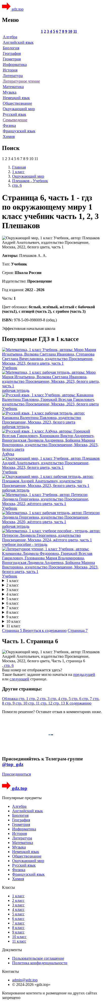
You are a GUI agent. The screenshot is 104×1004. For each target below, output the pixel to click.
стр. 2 (34, 699)
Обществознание (17, 103)
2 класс (12, 585)
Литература (13, 75)
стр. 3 (45, 699)
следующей (19, 679)
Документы (12, 950)
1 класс (12, 580)
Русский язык (14, 114)
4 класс (12, 594)
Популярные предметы (22, 798)
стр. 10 (22, 703)
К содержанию (78, 703)
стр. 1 (24, 699)
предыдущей (84, 674)
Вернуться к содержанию (45, 630)
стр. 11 (34, 703)
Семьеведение (15, 120)
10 (70, 31)
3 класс (12, 590)
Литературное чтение (21, 81)
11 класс (13, 626)
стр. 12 (47, 703)
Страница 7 (78, 630)
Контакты (10, 971)
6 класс (12, 603)
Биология (11, 48)
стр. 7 (87, 699)
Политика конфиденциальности (39, 963)
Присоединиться (16, 774)
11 (75, 31)
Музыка (9, 92)
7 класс (12, 608)
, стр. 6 (8, 665)
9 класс (12, 617)
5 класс (12, 599)
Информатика (15, 64)
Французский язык (19, 131)
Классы (8, 887)
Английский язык (18, 42)
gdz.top (17, 9)
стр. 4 (55, 699)
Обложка (10, 699)
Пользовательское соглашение (38, 958)
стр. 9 (10, 703)
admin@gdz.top (25, 980)
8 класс (12, 612)
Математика (13, 87)
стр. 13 (59, 703)
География (12, 53)
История (10, 70)
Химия (9, 136)
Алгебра (10, 37)
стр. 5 (66, 699)
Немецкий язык (16, 98)
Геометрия (12, 59)
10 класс (13, 621)
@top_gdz (12, 764)
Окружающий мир (19, 109)
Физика (9, 125)
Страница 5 (12, 630)
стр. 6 (77, 699)
